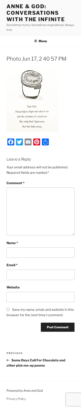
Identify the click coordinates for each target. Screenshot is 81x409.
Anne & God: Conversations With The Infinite (35, 13)
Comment (15, 183)
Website (13, 287)
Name (12, 243)
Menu (43, 41)
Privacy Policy (16, 399)
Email (11, 265)
